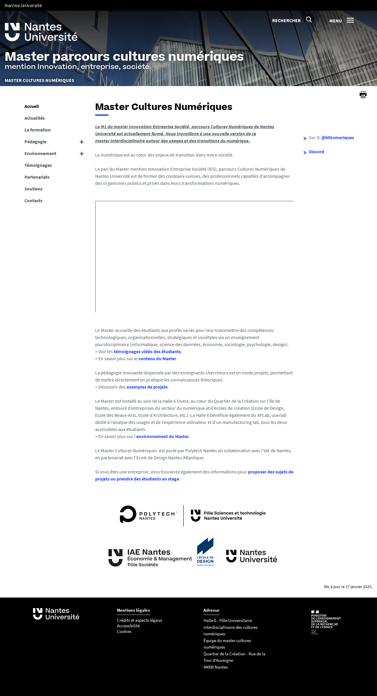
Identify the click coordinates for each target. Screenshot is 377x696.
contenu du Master (157, 358)
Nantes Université (23, 5)
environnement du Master (162, 436)
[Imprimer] (363, 94)
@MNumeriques (337, 137)
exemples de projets (147, 387)
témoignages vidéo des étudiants (147, 351)
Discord (316, 151)
